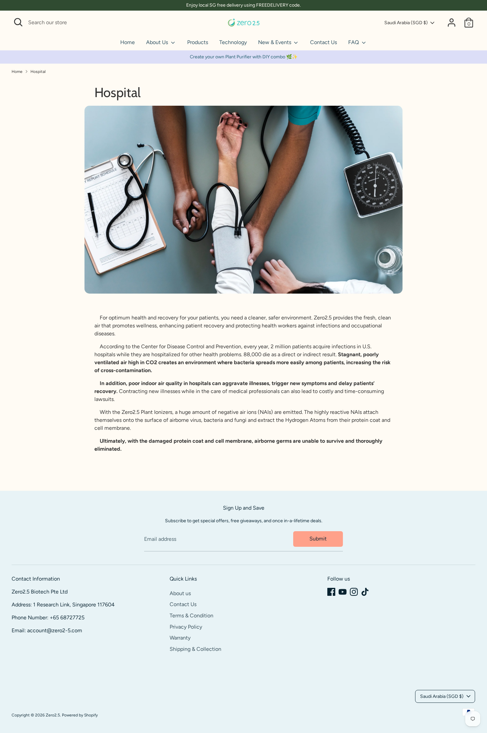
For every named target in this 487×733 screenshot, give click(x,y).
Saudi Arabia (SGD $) (406, 23)
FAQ (354, 42)
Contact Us (323, 42)
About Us (157, 42)
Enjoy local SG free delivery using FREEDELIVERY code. (243, 5)
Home (127, 42)
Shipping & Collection (195, 649)
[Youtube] (343, 592)
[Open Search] (18, 22)
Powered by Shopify (80, 715)
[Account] (451, 22)
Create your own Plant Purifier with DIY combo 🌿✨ (244, 57)
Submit (318, 539)
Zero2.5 (53, 715)
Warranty (180, 638)
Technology (233, 42)
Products (197, 42)
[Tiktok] (365, 592)
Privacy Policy (186, 627)
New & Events (275, 42)
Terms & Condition (191, 615)
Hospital (38, 71)
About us (180, 593)
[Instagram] (354, 592)
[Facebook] (331, 592)
